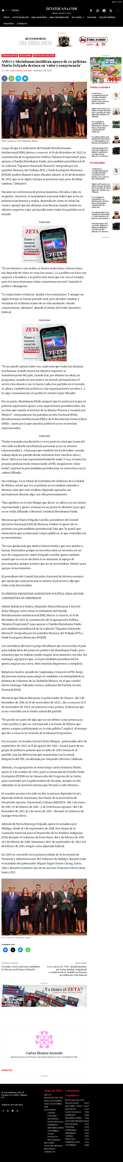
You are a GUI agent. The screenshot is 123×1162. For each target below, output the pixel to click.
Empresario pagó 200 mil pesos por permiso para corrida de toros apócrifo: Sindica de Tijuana (101, 112)
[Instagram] (97, 10)
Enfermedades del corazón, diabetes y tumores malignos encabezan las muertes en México (100, 152)
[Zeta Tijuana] (61, 8)
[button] (118, 10)
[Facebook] (90, 10)
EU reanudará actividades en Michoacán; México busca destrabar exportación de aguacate (100, 126)
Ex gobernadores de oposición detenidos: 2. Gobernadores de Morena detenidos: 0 (101, 140)
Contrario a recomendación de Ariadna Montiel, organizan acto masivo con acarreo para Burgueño (100, 98)
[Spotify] (104, 10)
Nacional (26, 55)
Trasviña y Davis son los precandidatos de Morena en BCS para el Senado (21, 968)
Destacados (9, 55)
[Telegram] (25, 78)
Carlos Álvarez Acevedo (20, 70)
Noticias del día (44, 55)
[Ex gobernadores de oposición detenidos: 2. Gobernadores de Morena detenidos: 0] (116, 139)
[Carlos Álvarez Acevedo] (3, 70)
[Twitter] (110, 10)
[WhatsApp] (11, 78)
